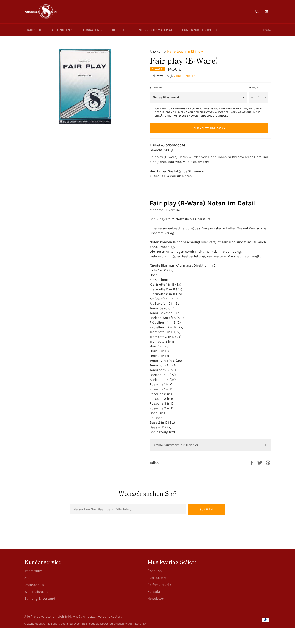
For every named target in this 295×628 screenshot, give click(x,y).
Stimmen (156, 87)
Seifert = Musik (159, 585)
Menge (253, 87)
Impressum (33, 571)
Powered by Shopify (114, 623)
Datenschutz (34, 585)
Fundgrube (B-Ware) (199, 30)
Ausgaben (91, 30)
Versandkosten (185, 76)
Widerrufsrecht (36, 591)
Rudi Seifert (157, 578)
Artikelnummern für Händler (176, 445)
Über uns (155, 571)
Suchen (206, 509)
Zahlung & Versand (39, 598)
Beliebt (118, 30)
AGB (27, 578)
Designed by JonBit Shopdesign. (81, 623)
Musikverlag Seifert (47, 623)
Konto (267, 30)
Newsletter (156, 598)
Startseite (33, 30)
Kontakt (154, 591)
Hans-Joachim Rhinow (185, 51)
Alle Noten (61, 30)
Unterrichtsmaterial (154, 30)
